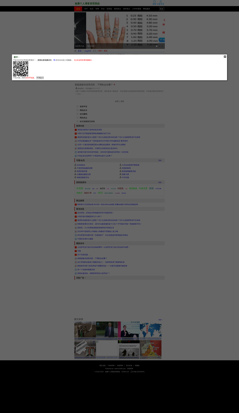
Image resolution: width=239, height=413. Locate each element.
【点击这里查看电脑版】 (82, 60)
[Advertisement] (119, 390)
